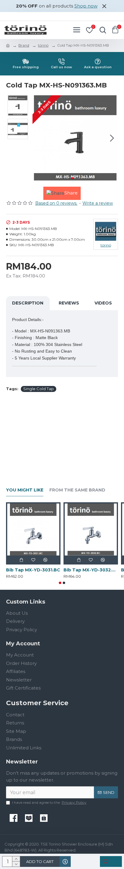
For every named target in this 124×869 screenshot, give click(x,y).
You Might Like (24, 490)
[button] (39, 138)
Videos (103, 303)
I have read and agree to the (49, 802)
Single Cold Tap (38, 388)
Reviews (69, 303)
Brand (23, 45)
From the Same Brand (77, 490)
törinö (43, 45)
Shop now (86, 6)
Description (27, 303)
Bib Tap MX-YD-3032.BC (91, 570)
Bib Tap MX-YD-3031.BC (33, 570)
